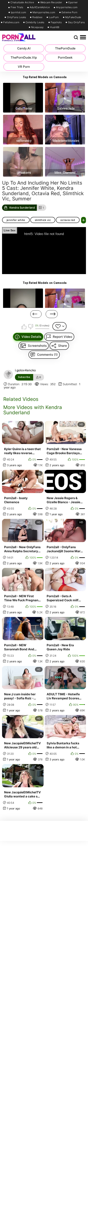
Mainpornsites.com (44, 12)
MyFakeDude (73, 17)
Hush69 (54, 27)
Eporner (73, 2)
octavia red (67, 220)
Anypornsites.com (67, 7)
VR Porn (24, 67)
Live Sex (10, 230)
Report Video (62, 337)
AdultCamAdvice (40, 7)
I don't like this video (30, 326)
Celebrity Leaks (35, 22)
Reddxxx (37, 17)
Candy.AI (23, 48)
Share (62, 346)
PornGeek (65, 57)
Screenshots (37, 346)
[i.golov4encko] (8, 374)
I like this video (24, 326)
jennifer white (16, 220)
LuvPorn (54, 17)
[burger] (83, 37)
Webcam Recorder (51, 2)
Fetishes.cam (11, 22)
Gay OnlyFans (76, 22)
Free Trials (17, 7)
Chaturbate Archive (22, 2)
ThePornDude (65, 48)
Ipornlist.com (18, 12)
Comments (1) (47, 354)
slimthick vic (43, 220)
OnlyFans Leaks (16, 17)
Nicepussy (37, 27)
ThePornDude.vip (24, 57)
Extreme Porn (70, 12)
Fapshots (56, 22)
